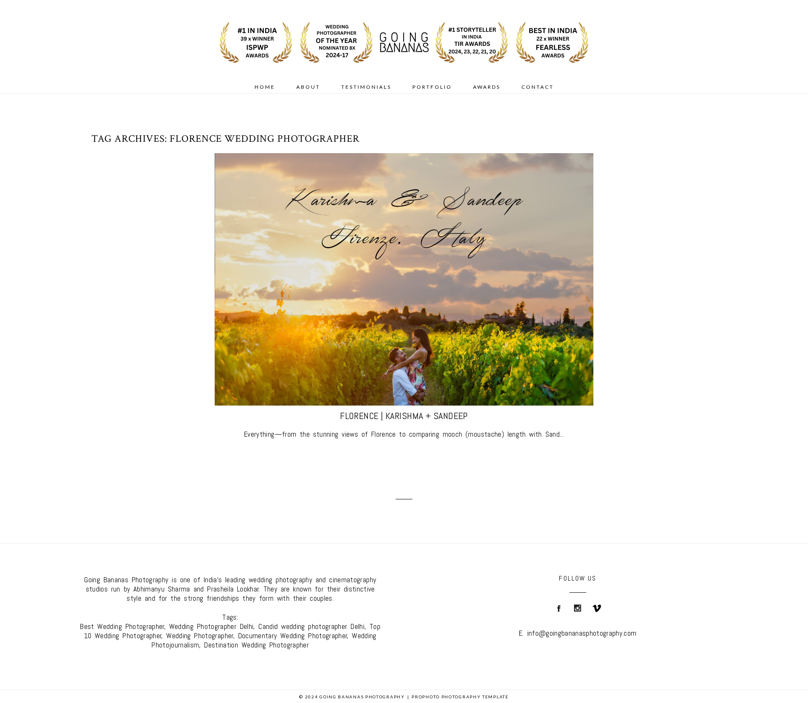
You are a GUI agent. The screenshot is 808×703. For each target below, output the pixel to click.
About (308, 87)
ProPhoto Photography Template (460, 696)
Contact (537, 87)
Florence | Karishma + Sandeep (404, 416)
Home (265, 87)
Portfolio (432, 87)
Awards (486, 87)
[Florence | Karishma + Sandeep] (404, 279)
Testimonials (366, 87)
